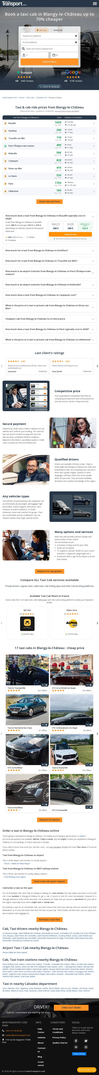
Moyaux (10, 935)
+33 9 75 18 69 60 (50, 87)
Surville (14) (78, 933)
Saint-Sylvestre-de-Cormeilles (24, 938)
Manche (11, 988)
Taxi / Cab (30, 97)
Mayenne (24, 988)
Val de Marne (71, 990)
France (21, 97)
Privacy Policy (59, 1037)
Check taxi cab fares (49, 201)
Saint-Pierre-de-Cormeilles (25, 935)
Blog (40, 1056)
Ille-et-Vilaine (54, 988)
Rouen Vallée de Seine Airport (15, 952)
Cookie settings (79, 1054)
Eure (17, 988)
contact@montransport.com (17, 1035)
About (41, 1042)
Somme (86, 990)
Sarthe (45, 988)
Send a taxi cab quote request (49, 881)
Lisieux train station (34, 964)
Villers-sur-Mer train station (82, 964)
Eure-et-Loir (66, 988)
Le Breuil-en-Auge (10, 933)
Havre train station (40, 969)
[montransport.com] (15, 3)
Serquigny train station (84, 971)
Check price (49, 61)
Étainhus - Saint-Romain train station (58, 971)
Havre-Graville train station (20, 969)
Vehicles (42, 1037)
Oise (80, 990)
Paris (26, 990)
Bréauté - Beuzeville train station (70, 974)
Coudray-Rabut (64, 935)
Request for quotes (50, 819)
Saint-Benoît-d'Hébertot (47, 935)
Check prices (70, 234)
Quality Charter (60, 1042)
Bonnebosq (17, 940)
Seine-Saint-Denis (58, 990)
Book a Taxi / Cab (86, 1069)
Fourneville (68, 938)
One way (43, 30)
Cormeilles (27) (66, 933)
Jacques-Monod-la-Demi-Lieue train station (67, 969)
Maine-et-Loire (17, 990)
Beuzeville (42, 938)
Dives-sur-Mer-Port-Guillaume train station (39, 966)
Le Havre (81, 836)
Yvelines (75, 988)
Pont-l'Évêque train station (15, 877)
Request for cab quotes (50, 571)
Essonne (32, 990)
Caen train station (28, 976)
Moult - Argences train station (15, 974)
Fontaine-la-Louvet (31, 940)
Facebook (76, 1041)
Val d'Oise (83, 988)
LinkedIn (76, 1047)
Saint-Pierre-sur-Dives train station (28, 971)
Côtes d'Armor (44, 990)
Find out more (71, 1007)
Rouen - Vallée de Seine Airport (17, 864)
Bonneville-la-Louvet (50, 933)
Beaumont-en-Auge (55, 938)
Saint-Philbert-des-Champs (30, 933)
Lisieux (74, 935)
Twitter (86, 1041)
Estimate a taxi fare (49, 919)
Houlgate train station (12, 966)
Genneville (7, 940)
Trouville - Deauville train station (56, 964)
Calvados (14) (41, 97)
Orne (5, 988)
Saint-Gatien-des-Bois (84, 938)
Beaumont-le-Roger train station (42, 974)
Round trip (58, 30)
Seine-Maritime (35, 988)
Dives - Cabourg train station (70, 966)
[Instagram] (86, 1047)
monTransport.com (10, 97)
